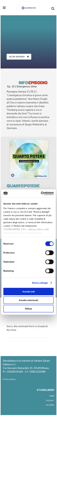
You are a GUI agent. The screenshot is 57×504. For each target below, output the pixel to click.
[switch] (49, 252)
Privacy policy (9, 379)
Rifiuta (28, 308)
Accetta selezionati (28, 300)
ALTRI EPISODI (17, 56)
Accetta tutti (28, 291)
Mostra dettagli (40, 282)
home (51, 396)
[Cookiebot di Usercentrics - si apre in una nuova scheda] (41, 193)
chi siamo (50, 405)
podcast (50, 400)
